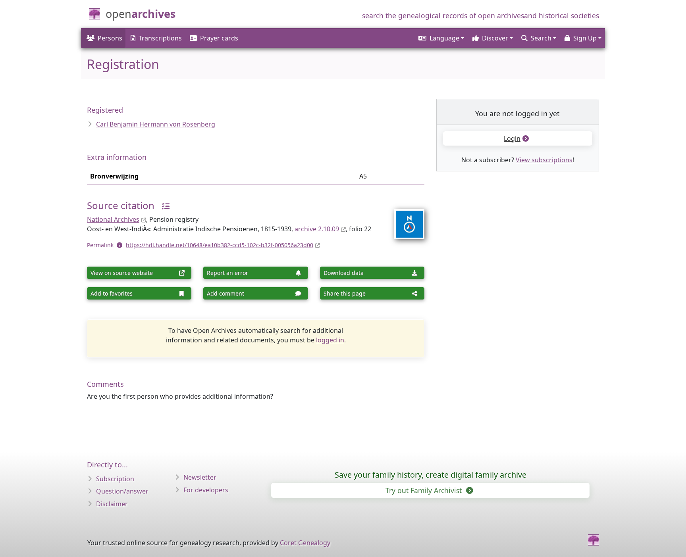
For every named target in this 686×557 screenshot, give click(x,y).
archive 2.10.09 (317, 229)
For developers (205, 490)
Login (512, 138)
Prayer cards (219, 38)
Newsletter (199, 477)
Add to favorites (112, 293)
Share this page (345, 293)
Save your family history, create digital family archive (430, 474)
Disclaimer (112, 503)
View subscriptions (544, 160)
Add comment (225, 293)
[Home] (593, 539)
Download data (344, 273)
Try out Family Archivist (424, 490)
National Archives (113, 219)
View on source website (122, 273)
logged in (330, 340)
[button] (441, 38)
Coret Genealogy (305, 542)
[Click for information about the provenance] (162, 205)
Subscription (115, 478)
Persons (110, 38)
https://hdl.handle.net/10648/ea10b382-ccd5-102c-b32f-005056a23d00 (219, 245)
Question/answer (122, 491)
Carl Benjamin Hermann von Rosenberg (155, 124)
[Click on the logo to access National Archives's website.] (404, 219)
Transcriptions (160, 38)
